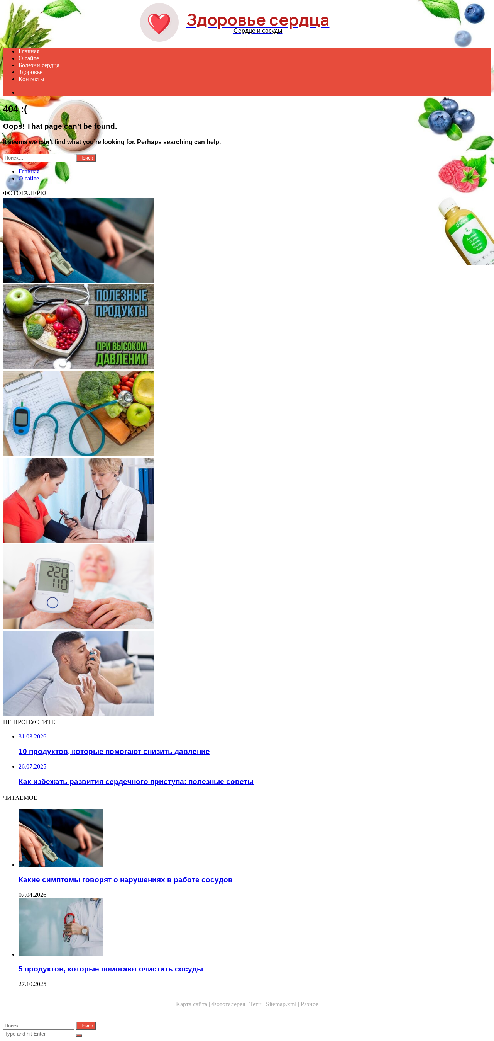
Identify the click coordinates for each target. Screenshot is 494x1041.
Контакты (31, 79)
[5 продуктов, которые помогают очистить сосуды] (242, 928)
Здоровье (30, 72)
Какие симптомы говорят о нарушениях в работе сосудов (126, 880)
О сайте (29, 58)
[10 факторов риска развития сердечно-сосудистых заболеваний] (234, 414)
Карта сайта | (193, 1004)
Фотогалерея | (230, 1004)
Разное (309, 1004)
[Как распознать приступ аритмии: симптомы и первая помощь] (234, 674)
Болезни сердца (39, 65)
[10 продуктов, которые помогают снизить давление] (234, 501)
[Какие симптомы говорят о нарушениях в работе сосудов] (234, 241)
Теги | (257, 1004)
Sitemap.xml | (283, 1004)
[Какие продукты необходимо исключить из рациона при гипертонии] (234, 327)
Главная (29, 51)
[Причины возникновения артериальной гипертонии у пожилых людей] (234, 587)
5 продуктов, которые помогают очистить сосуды (111, 969)
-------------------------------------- (247, 997)
